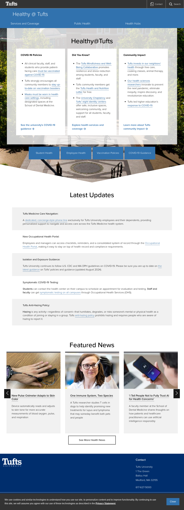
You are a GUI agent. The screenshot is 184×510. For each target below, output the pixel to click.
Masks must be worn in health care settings (41, 96)
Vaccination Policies (108, 153)
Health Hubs (133, 23)
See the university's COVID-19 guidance (38, 127)
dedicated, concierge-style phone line (46, 220)
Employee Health (76, 153)
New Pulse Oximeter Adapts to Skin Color (33, 397)
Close (173, 501)
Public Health (82, 23)
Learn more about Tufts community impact (136, 127)
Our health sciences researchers (139, 82)
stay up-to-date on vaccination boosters (42, 86)
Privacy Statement (105, 503)
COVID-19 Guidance (140, 153)
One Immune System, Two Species (91, 396)
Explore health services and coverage (88, 127)
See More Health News (92, 440)
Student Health (44, 153)
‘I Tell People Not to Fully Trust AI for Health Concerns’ (149, 397)
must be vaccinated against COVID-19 (42, 73)
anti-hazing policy (84, 315)
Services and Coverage (25, 23)
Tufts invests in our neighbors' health (144, 65)
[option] (33, 392)
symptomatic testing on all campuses (60, 292)
